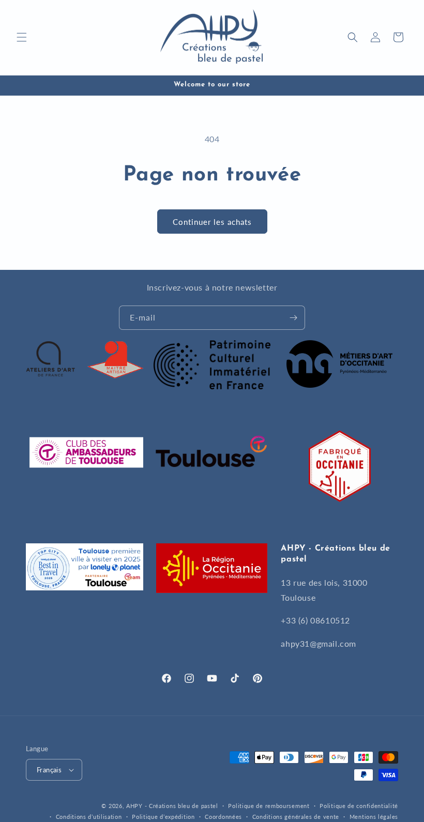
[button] (21, 37)
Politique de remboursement (268, 805)
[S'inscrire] (293, 318)
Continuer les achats (212, 221)
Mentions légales (374, 816)
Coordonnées (223, 816)
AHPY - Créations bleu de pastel (172, 805)
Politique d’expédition (163, 816)
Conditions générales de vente (295, 816)
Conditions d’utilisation (89, 816)
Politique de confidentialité (359, 805)
